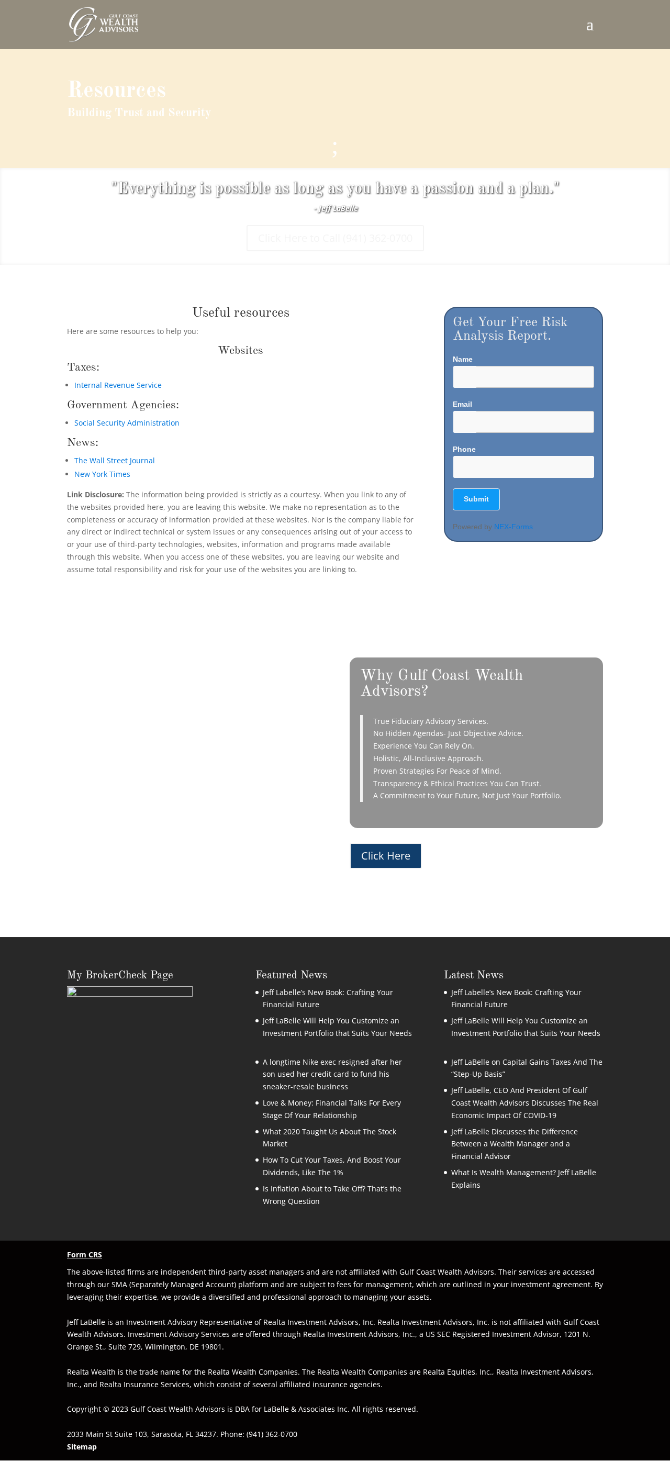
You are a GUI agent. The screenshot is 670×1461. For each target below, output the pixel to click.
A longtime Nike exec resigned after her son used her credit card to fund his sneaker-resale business (332, 1074)
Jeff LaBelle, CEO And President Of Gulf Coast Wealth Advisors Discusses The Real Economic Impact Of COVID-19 (524, 1102)
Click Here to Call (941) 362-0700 (335, 238)
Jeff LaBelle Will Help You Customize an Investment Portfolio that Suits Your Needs (337, 1033)
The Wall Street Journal (114, 460)
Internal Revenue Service (118, 385)
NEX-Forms (513, 526)
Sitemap (82, 1447)
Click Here (385, 856)
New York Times (102, 474)
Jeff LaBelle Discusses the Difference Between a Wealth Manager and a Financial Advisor (514, 1144)
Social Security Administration (127, 423)
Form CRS (84, 1254)
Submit (476, 499)
